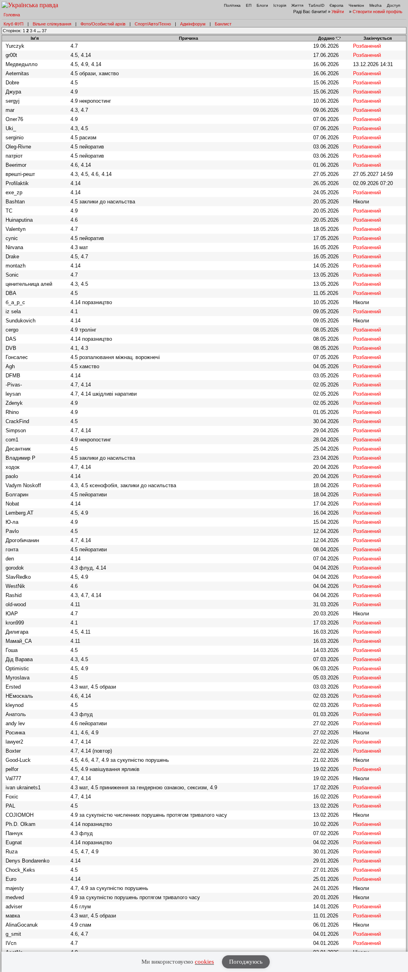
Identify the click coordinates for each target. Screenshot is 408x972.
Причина (188, 38)
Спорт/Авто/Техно (153, 23)
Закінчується (377, 38)
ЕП (248, 5)
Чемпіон (356, 5)
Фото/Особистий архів (103, 23)
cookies (204, 961)
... (39, 30)
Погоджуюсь (246, 961)
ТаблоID (316, 5)
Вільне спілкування (52, 23)
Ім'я (35, 38)
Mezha (375, 5)
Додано (326, 38)
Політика (232, 5)
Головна (12, 14)
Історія (279, 5)
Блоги (262, 5)
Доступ (393, 5)
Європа (336, 5)
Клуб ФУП (14, 23)
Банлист (223, 23)
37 (44, 30)
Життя (297, 5)
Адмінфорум (193, 23)
